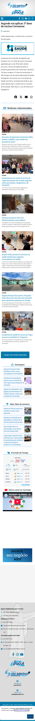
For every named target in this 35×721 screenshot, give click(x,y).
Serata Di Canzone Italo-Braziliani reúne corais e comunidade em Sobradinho (13, 371)
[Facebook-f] (19, 18)
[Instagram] (22, 18)
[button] (2, 18)
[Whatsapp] (29, 18)
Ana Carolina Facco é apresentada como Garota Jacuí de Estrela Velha (12, 429)
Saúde (4, 134)
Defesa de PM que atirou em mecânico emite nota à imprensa (13, 411)
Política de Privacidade (22, 710)
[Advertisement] (17, 530)
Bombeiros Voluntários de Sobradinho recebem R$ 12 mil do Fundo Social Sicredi (13, 420)
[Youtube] (26, 18)
